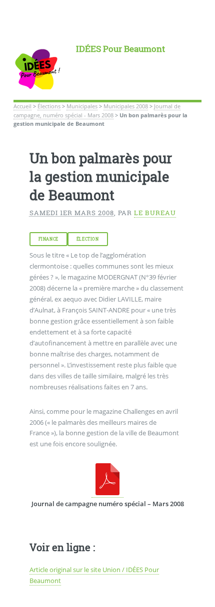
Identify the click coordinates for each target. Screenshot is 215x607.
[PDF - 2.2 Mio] (108, 493)
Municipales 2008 (126, 106)
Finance (48, 239)
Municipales (82, 106)
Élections (49, 106)
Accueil (23, 106)
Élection (87, 239)
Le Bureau (155, 212)
